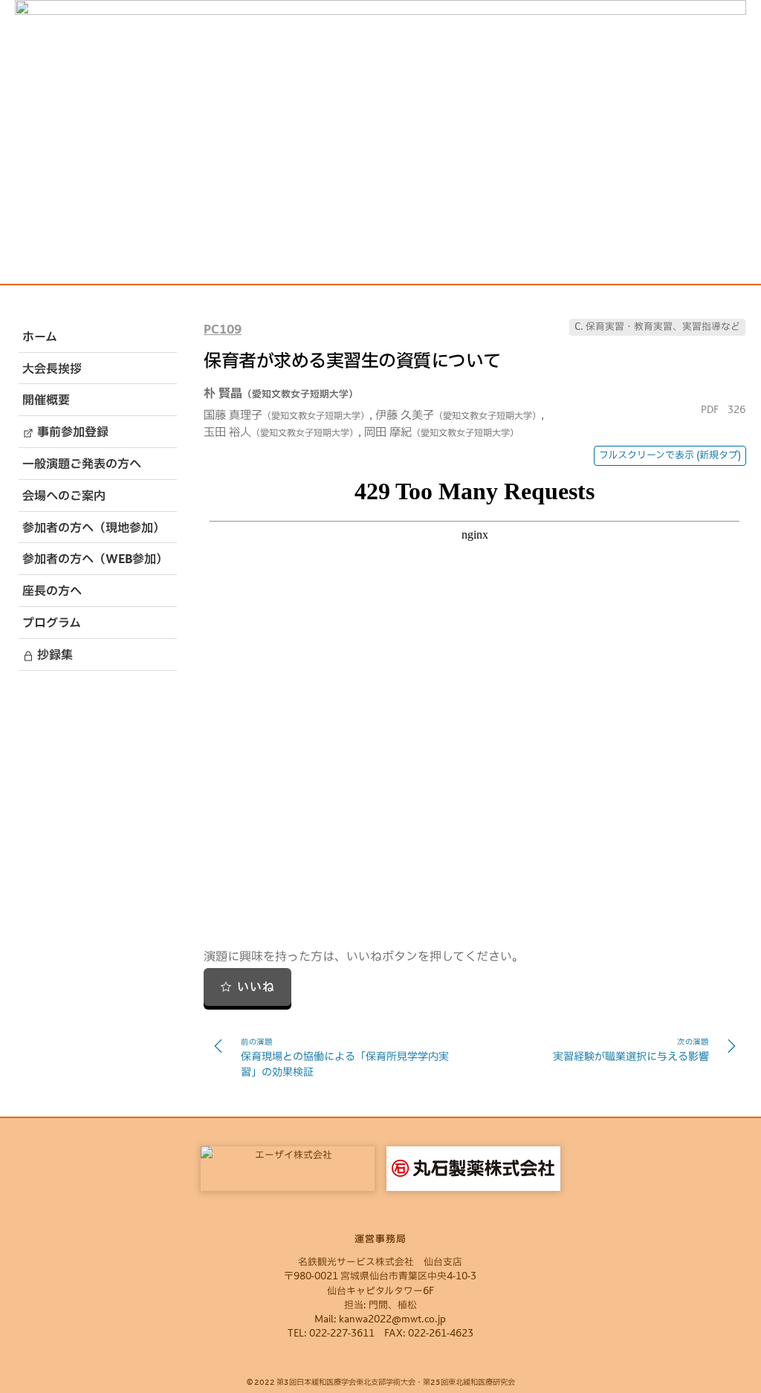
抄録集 (53, 656)
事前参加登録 (71, 433)
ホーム (39, 338)
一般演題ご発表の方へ (81, 465)
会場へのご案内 (64, 497)
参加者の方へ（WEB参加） (95, 560)
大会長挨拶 (52, 370)
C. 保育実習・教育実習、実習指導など (657, 327)
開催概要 (46, 401)
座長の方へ (52, 592)
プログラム (51, 624)
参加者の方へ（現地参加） (93, 529)
